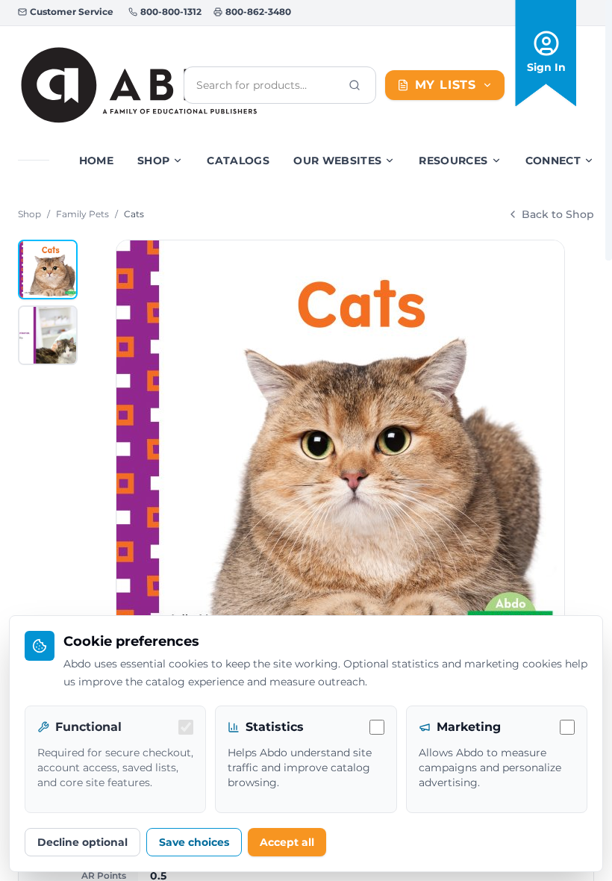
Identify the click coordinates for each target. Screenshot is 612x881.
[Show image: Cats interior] (48, 335)
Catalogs (238, 160)
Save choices (194, 842)
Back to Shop (558, 214)
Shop (153, 160)
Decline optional (82, 842)
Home (96, 160)
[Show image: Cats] (48, 269)
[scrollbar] (608, 130)
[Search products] (354, 85)
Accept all (287, 842)
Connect (553, 160)
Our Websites (337, 160)
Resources (453, 160)
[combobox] (268, 85)
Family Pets (82, 214)
